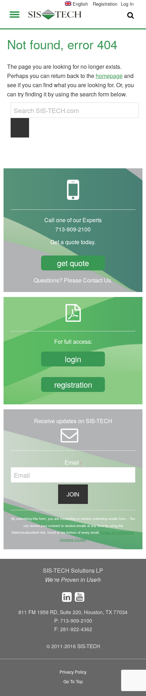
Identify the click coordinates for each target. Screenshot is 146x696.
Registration (105, 3)
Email (73, 462)
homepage (109, 76)
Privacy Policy (73, 672)
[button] (14, 13)
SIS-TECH (55, 14)
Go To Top (73, 681)
